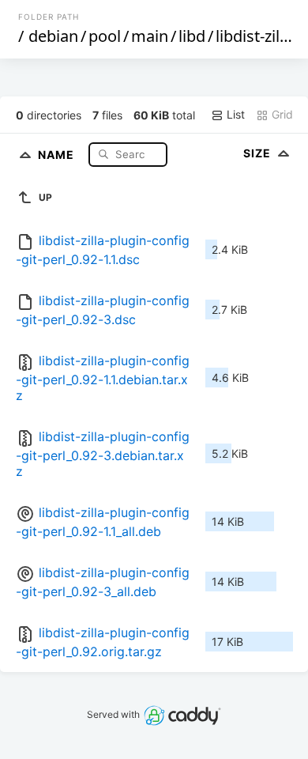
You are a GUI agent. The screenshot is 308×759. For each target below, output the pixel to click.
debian (53, 36)
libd (191, 36)
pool (104, 36)
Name (57, 153)
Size (258, 153)
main (149, 36)
